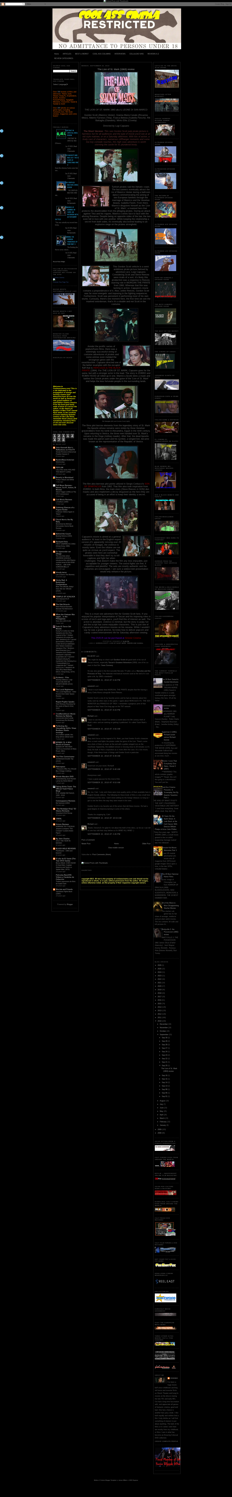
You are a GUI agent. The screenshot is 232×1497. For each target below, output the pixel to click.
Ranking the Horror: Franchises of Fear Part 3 (71, 240)
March (162, 1118)
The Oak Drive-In (63, 604)
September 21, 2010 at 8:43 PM (104, 710)
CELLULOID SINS (136, 54)
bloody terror (61, 572)
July (162, 1104)
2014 (160, 1007)
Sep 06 (165, 1093)
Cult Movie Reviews (64, 500)
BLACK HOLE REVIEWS (66, 849)
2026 (160, 965)
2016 (160, 1000)
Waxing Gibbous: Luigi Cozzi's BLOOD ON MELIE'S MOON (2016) (64, 682)
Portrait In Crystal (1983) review (71, 132)
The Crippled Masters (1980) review (71, 184)
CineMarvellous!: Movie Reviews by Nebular (65, 715)
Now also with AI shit (63, 621)
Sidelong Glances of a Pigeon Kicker (65, 509)
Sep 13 (165, 1086)
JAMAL (59, 819)
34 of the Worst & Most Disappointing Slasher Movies (170, 905)
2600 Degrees (133, 1480)
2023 (160, 976)
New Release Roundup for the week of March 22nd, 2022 (65, 706)
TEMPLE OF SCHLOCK (65, 597)
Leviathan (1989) (62, 502)
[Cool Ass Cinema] (54, 280)
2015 (160, 1004)
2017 (160, 997)
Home (56, 54)
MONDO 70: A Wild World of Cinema (63, 743)
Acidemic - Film (62, 678)
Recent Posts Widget (59, 261)
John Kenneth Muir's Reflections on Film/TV (65, 449)
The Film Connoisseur (65, 757)
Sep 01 (165, 1096)
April (162, 1115)
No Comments (71, 203)
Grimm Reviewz (62, 824)
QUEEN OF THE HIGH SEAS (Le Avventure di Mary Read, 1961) (66, 749)
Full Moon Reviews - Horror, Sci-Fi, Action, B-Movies (66, 487)
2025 (160, 969)
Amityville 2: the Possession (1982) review (170, 932)
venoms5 (91, 686)
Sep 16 (165, 1075)
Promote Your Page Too (60, 282)
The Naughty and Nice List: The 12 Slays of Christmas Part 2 (72, 160)
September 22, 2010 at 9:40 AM (104, 769)
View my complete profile (166, 1441)
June (162, 1108)
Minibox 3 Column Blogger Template (105, 1480)
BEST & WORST (82, 54)
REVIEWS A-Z (153, 54)
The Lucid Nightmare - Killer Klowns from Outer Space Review (66, 694)
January (163, 1125)
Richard (90, 716)
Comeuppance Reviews (65, 801)
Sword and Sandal (135, 643)
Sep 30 (165, 1038)
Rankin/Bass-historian (65, 460)
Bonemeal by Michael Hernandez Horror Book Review (64, 526)
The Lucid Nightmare (64, 690)
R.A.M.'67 (91, 656)
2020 (160, 986)
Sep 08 (165, 1089)
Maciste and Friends (64, 889)
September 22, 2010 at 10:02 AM (105, 818)
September (164, 1035)
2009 (160, 1129)
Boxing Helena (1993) (64, 536)
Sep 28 (165, 1045)
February (163, 1122)
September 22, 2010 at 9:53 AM (104, 782)
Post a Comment (88, 840)
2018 (160, 993)
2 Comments (71, 151)
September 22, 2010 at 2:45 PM (104, 834)
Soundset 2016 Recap (64, 813)
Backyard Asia (62, 542)
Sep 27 (165, 1048)
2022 (160, 979)
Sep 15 (165, 1079)
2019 (160, 990)
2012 (160, 1014)
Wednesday (60, 462)
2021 (160, 983)
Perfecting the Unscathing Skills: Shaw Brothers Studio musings (66, 729)
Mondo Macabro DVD (64, 777)
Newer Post (85, 844)
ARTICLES (67, 54)
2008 (160, 1133)
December (164, 1024)
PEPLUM (59, 468)
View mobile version (116, 848)
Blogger (70, 904)
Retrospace (60, 767)
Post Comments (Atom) (101, 854)
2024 (160, 972)
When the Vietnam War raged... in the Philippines (65, 616)
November (164, 1028)
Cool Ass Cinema (58, 277)
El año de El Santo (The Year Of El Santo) (66, 860)
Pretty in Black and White (65, 480)
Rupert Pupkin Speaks (65, 702)
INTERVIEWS (120, 54)
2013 (160, 1011)
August (163, 1101)
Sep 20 (165, 1065)
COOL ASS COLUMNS (102, 54)
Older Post (146, 844)
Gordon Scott (102, 643)
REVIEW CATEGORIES (63, 58)
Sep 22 (165, 1059)
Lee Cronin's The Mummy (65, 575)
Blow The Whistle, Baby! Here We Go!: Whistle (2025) (64, 589)
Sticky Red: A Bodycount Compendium (61, 582)
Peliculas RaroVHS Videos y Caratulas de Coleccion (65, 877)
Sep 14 (165, 1082)
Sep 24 (165, 1052)
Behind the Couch (63, 534)
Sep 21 (165, 1062)
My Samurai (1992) (63, 803)
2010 (160, 1021)
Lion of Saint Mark (117, 643)
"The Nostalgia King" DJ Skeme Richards (66, 810)
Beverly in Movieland (64, 477)
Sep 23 (165, 1055)
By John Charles (63, 839)
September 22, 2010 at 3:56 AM (104, 729)
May (162, 1111)
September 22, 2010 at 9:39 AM (104, 756)
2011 (160, 1018)
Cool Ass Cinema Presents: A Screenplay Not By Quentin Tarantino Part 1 (170, 792)
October (163, 1031)
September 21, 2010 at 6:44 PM (104, 680)
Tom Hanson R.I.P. (62, 599)
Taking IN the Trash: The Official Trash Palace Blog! (66, 789)
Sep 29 (165, 1041)
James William (123, 1480)
